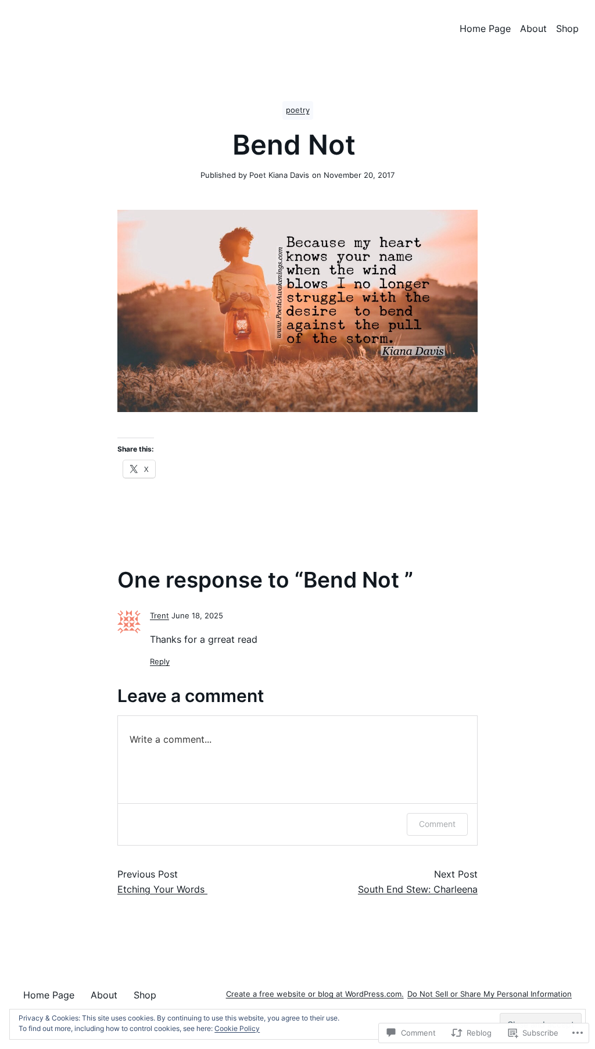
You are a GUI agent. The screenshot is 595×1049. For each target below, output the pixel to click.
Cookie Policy (237, 1028)
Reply (160, 661)
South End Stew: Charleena (418, 889)
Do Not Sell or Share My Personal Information (489, 994)
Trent (159, 615)
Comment (437, 824)
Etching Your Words (162, 889)
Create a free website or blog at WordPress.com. (315, 994)
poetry (298, 110)
